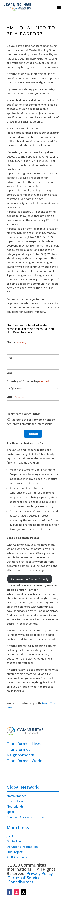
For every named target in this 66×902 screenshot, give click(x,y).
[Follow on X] (23, 892)
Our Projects (15, 852)
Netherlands (15, 806)
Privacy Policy (40, 873)
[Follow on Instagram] (16, 892)
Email (16, 397)
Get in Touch (15, 841)
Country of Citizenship (28, 381)
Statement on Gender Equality (29, 579)
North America (16, 796)
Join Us (11, 836)
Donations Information (22, 847)
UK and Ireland (16, 801)
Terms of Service (24, 877)
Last (9, 372)
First (9, 357)
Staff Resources (17, 857)
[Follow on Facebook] (9, 892)
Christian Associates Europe (25, 817)
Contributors (20, 882)
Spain (10, 812)
